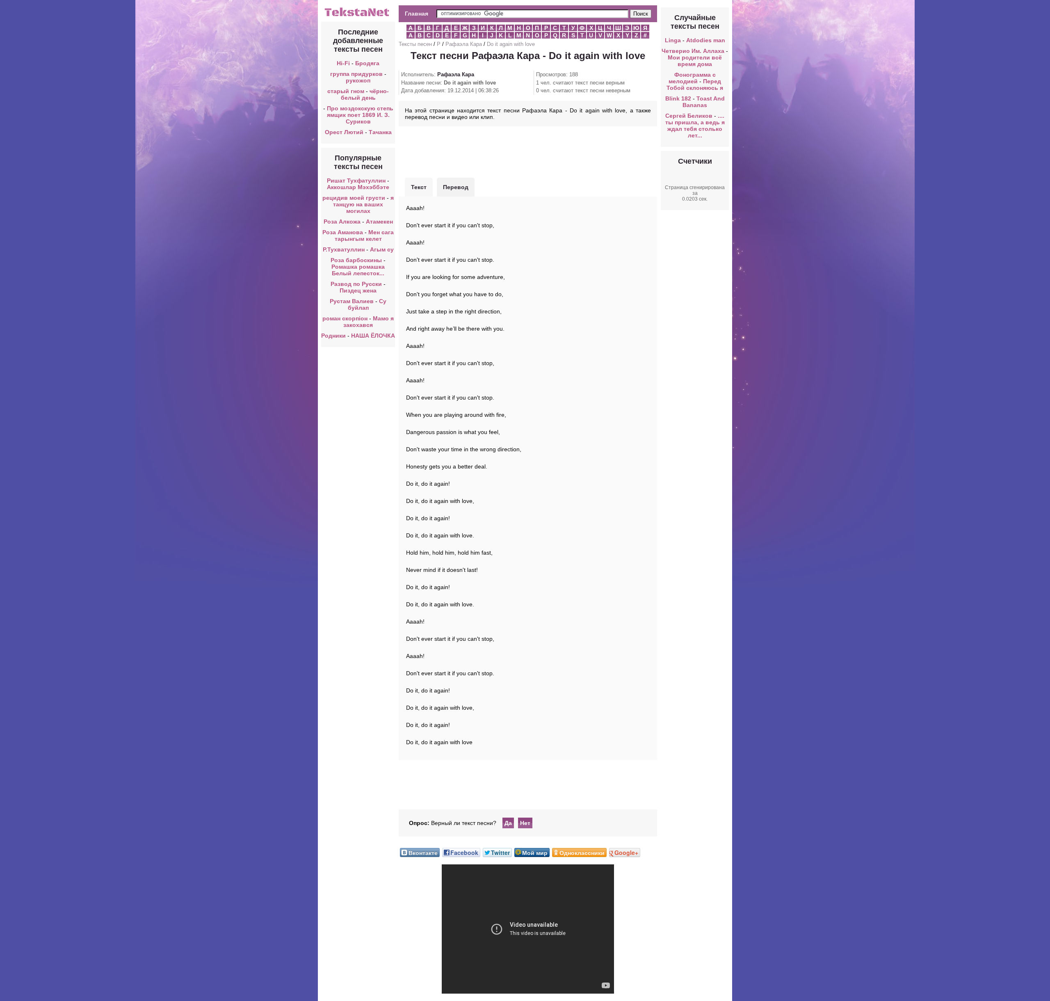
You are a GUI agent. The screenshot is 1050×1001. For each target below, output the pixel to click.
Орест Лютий (344, 132)
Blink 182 (678, 98)
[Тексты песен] (358, 15)
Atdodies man (705, 40)
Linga (673, 40)
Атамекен (379, 221)
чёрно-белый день (365, 94)
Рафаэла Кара (463, 44)
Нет (525, 823)
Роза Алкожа (342, 221)
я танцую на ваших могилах (363, 204)
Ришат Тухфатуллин (356, 180)
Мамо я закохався (368, 321)
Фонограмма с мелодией (692, 78)
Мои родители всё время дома (695, 60)
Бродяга (367, 63)
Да (508, 823)
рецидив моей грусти (353, 197)
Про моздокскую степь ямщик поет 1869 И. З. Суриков (360, 115)
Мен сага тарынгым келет (364, 235)
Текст (419, 187)
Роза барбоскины (356, 260)
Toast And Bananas (703, 101)
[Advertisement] (528, 151)
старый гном (345, 91)
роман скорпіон (345, 318)
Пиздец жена (358, 290)
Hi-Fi (343, 63)
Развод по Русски (356, 284)
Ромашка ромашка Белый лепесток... (358, 270)
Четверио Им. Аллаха (693, 51)
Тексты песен (415, 44)
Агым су (382, 249)
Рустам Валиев (352, 301)
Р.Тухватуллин (344, 249)
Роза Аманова (342, 232)
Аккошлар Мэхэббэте (358, 187)
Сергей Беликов (688, 115)
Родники (333, 335)
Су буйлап (367, 304)
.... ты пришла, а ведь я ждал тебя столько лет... (695, 125)
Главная (416, 13)
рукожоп (358, 80)
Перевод (455, 187)
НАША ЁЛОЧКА (373, 335)
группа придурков (356, 74)
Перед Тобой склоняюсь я (695, 84)
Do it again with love (511, 44)
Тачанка (380, 132)
